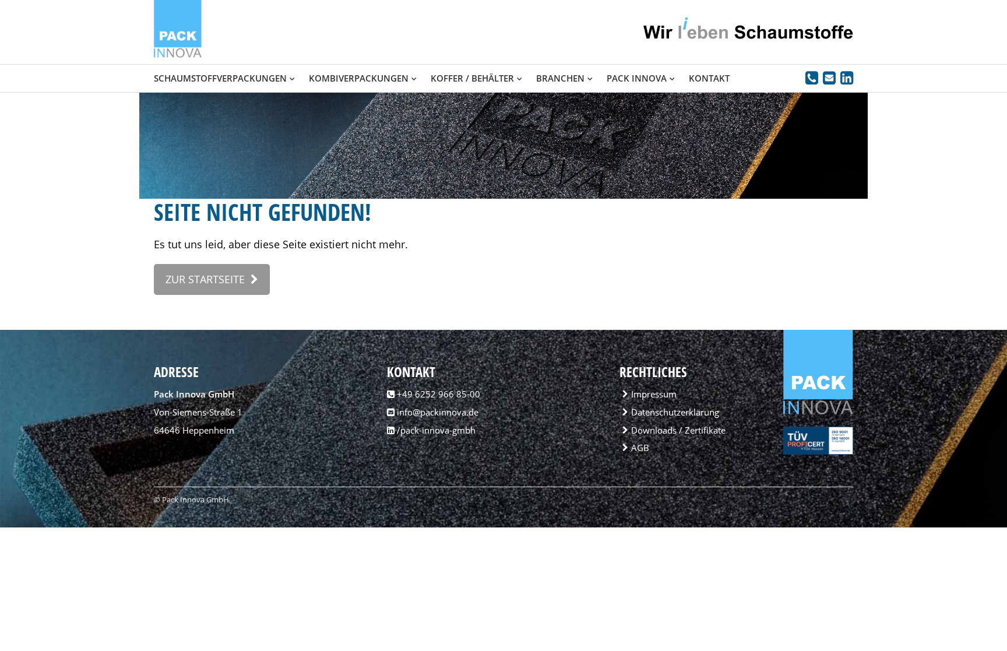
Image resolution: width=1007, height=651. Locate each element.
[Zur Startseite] (178, 54)
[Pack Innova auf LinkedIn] (846, 79)
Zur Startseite (205, 279)
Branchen (560, 78)
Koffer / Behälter (472, 78)
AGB (640, 447)
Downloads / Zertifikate (678, 430)
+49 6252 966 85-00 (438, 394)
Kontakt (709, 78)
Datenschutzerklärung (675, 412)
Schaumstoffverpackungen (220, 78)
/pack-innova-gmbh (435, 430)
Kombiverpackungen (359, 78)
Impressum (654, 394)
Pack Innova (637, 78)
